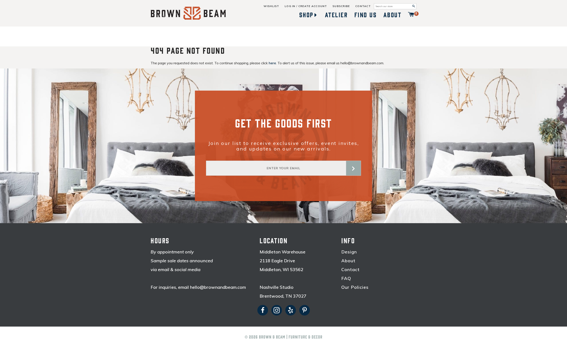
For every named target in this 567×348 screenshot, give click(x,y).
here (272, 63)
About (392, 15)
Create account (312, 6)
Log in (290, 6)
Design (349, 252)
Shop (306, 15)
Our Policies (355, 287)
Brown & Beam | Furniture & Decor (290, 337)
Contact (363, 6)
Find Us (365, 15)
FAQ (346, 278)
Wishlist (271, 6)
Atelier (336, 15)
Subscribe (341, 6)
